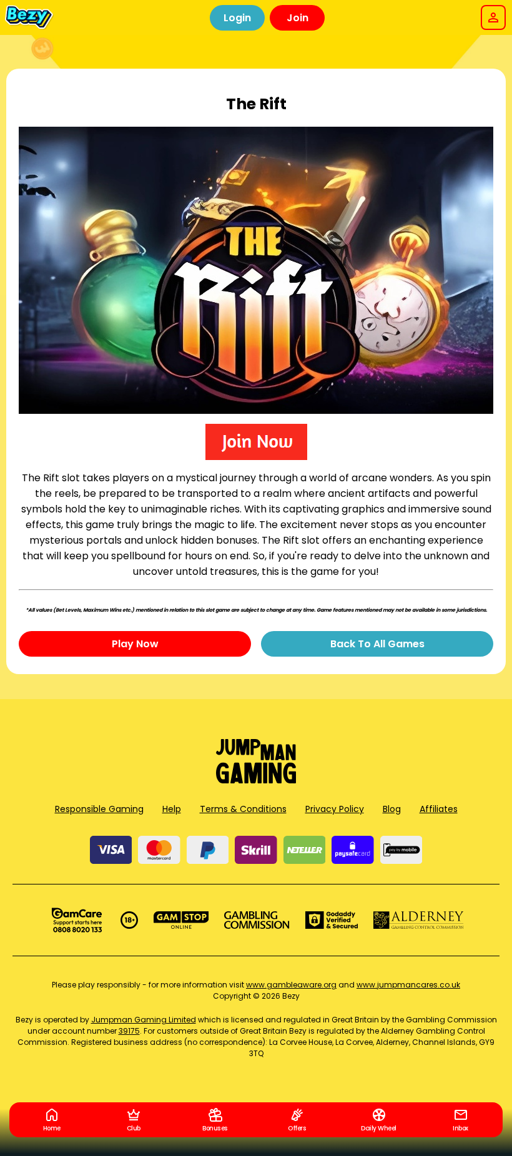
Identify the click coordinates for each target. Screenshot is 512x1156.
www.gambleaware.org (291, 984)
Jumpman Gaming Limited (143, 1019)
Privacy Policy (334, 809)
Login (237, 18)
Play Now (135, 644)
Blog (392, 809)
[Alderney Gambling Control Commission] (418, 920)
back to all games (377, 644)
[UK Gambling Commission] (256, 920)
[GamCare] (77, 920)
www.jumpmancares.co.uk (408, 984)
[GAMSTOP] (181, 920)
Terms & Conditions (243, 809)
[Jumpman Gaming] (256, 780)
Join (297, 18)
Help (171, 809)
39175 (129, 1031)
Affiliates (439, 809)
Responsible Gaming (99, 809)
